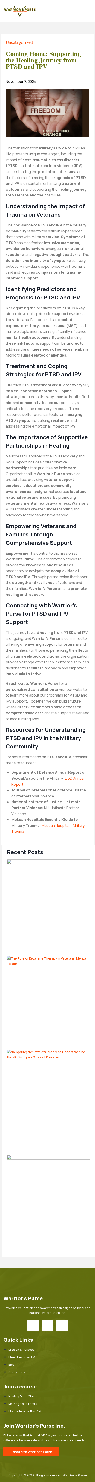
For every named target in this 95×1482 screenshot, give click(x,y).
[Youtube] (33, 1325)
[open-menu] (89, 11)
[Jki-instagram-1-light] (47, 1325)
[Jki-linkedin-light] (62, 1325)
